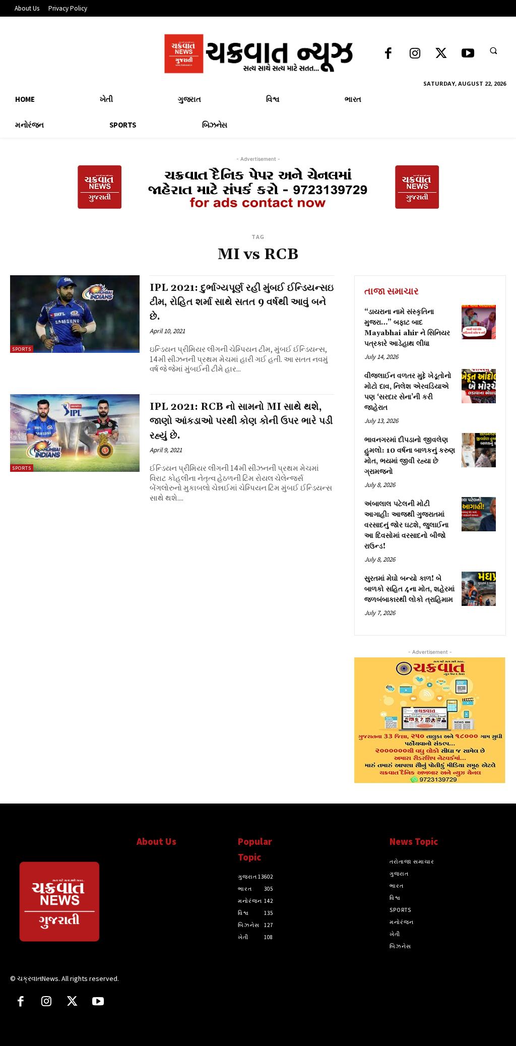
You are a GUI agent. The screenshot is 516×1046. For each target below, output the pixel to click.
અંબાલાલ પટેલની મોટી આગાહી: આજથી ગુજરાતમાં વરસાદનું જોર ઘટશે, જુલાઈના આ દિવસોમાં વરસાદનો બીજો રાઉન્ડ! (406, 525)
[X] (72, 1002)
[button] (493, 50)
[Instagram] (415, 54)
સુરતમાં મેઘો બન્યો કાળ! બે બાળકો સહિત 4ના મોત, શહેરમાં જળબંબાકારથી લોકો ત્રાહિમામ (409, 589)
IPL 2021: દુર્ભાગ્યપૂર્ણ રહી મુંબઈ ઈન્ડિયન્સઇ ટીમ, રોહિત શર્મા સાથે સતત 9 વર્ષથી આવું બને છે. (242, 302)
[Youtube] (468, 54)
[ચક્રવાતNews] (68, 904)
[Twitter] (441, 54)
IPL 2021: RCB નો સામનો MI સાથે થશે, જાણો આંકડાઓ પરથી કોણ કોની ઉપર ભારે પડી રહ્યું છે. (241, 421)
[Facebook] (388, 54)
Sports (21, 349)
